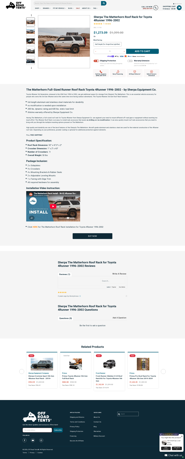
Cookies (40, 452)
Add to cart (142, 51)
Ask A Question (119, 318)
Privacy (32, 452)
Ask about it (177, 448)
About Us (86, 8)
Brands (46, 8)
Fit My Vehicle (59, 8)
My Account (178, 3)
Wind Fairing (97, 40)
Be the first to (93, 325)
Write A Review (119, 274)
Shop (37, 8)
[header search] (104, 3)
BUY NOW (92, 236)
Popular (114, 287)
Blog (70, 8)
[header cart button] (179, 7)
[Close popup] (182, 436)
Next (31, 68)
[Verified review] (80, 296)
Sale (78, 8)
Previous (31, 15)
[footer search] (119, 414)
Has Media (122, 287)
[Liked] (126, 296)
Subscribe (58, 430)
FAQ (95, 8)
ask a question (99, 325)
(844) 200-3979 (147, 8)
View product (166, 448)
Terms (25, 452)
